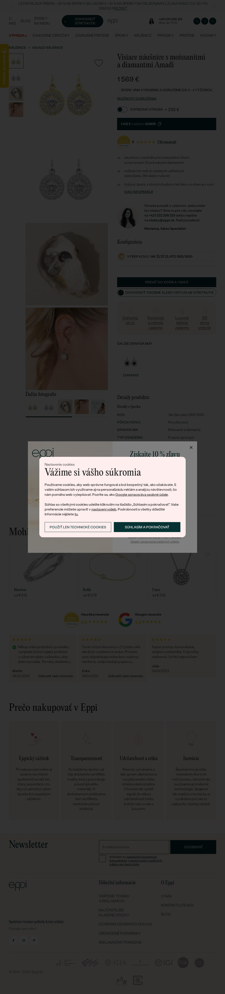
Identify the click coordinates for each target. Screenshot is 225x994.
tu (76, 514)
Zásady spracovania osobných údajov (154, 542)
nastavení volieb (103, 509)
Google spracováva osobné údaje (141, 494)
